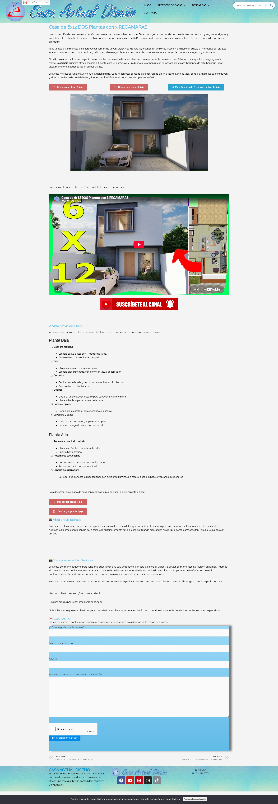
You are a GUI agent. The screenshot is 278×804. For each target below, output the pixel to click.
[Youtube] (130, 780)
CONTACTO (150, 12)
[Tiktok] (157, 780)
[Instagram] (148, 780)
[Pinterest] (139, 780)
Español (32, 2)
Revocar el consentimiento (195, 799)
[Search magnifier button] (271, 5)
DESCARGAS (199, 5)
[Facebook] (121, 780)
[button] (68, 87)
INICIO (147, 5)
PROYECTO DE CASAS (170, 5)
